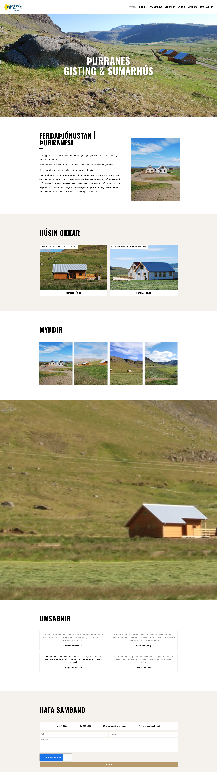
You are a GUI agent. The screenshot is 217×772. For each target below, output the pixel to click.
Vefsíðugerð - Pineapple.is (108, 689)
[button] (73, 293)
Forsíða (133, 7)
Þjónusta (192, 7)
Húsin (142, 7)
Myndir (181, 7)
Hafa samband (206, 7)
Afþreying (170, 7)
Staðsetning (156, 7)
